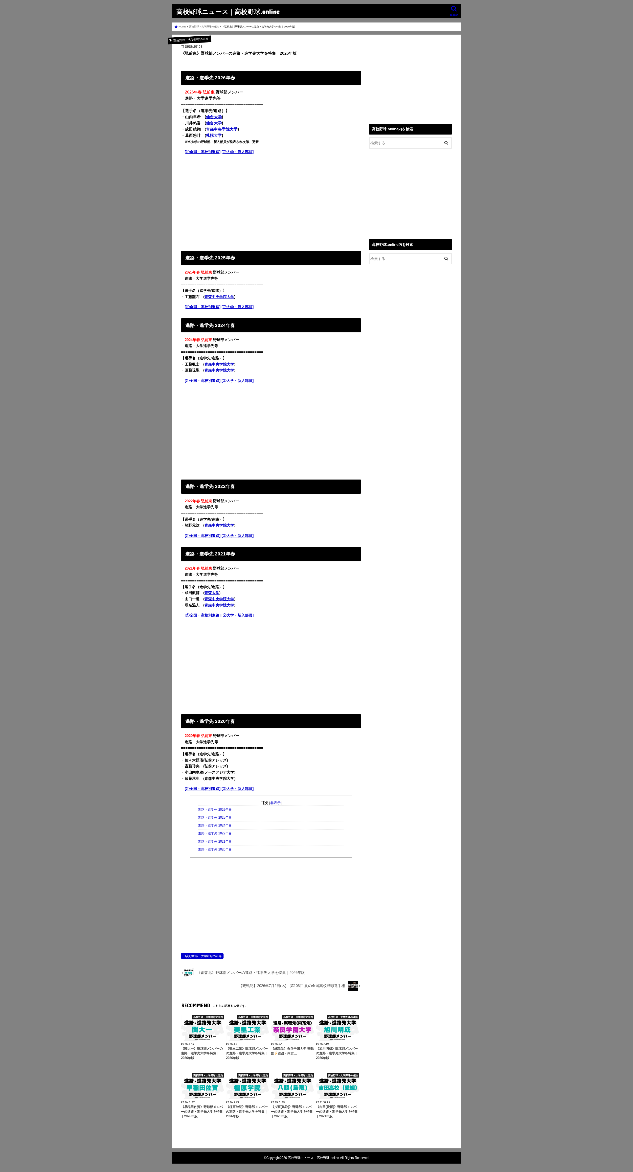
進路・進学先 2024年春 (215, 825)
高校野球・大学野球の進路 (204, 956)
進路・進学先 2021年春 (215, 841)
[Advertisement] (271, 201)
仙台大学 (214, 117)
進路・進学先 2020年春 (215, 849)
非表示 (275, 803)
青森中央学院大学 (222, 129)
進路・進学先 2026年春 (215, 809)
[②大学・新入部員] (238, 152)
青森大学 (211, 593)
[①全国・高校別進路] (203, 152)
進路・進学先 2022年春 (215, 833)
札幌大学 (214, 135)
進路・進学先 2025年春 (215, 817)
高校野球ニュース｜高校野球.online (228, 11)
